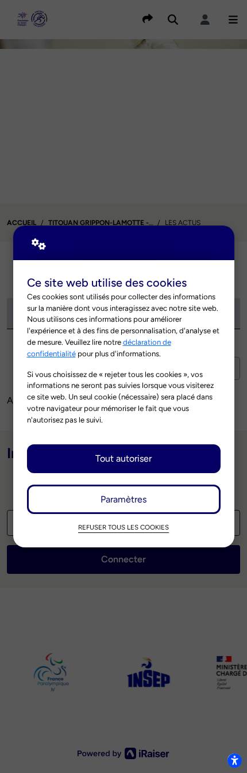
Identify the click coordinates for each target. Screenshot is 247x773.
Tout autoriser (123, 458)
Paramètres (123, 499)
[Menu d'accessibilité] (234, 760)
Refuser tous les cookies (123, 527)
